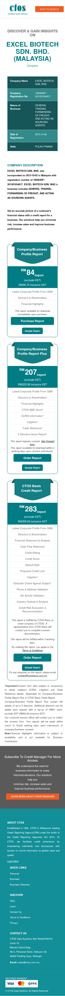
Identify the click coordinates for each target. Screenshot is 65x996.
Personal (14, 873)
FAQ (12, 901)
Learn (13, 906)
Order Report (32, 458)
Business (15, 879)
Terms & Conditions (20, 917)
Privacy (14, 923)
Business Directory (20, 884)
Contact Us (16, 912)
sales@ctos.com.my (29, 962)
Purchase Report (32, 321)
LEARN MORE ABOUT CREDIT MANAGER (32, 796)
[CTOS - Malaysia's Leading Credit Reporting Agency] (19, 8)
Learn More (13, 861)
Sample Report (32, 330)
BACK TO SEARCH (49, 9)
